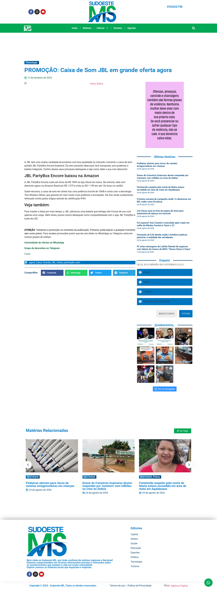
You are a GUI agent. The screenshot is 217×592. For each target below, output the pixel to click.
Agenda (131, 28)
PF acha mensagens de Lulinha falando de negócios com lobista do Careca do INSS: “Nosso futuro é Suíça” (164, 247)
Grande (46, 262)
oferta (60, 262)
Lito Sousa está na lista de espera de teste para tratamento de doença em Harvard (160, 212)
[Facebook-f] (31, 11)
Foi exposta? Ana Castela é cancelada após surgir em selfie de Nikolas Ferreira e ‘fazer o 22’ (163, 224)
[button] (193, 28)
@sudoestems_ (165, 325)
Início (75, 28)
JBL (54, 262)
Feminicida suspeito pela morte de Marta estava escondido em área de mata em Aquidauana (160, 188)
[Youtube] (43, 11)
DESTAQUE (33, 476)
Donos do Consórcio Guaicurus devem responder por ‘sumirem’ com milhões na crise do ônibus (162, 176)
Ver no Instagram (166, 389)
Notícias (87, 28)
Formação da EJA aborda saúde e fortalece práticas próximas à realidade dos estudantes (162, 236)
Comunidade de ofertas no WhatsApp (44, 242)
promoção (69, 262)
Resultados (166, 313)
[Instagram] (37, 11)
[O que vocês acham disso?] (164, 355)
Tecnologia (31, 62)
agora (32, 262)
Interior (101, 28)
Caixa (39, 262)
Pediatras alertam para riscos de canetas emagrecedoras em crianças (157, 164)
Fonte (27, 254)
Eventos (118, 28)
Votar (186, 313)
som (78, 262)
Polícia (156, 476)
